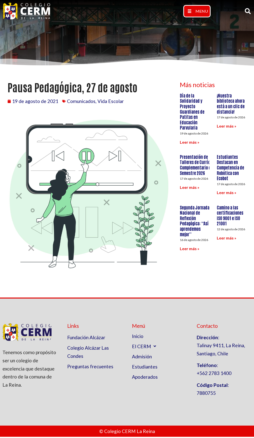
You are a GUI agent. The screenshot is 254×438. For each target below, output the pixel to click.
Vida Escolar (110, 101)
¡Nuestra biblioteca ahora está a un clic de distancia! (231, 103)
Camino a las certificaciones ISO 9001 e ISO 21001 (230, 215)
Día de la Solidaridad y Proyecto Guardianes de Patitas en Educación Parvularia (192, 111)
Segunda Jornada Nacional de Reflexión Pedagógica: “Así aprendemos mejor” (194, 220)
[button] (197, 11)
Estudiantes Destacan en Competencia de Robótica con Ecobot (230, 167)
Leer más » (189, 142)
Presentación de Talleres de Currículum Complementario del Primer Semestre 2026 (203, 165)
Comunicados (81, 101)
